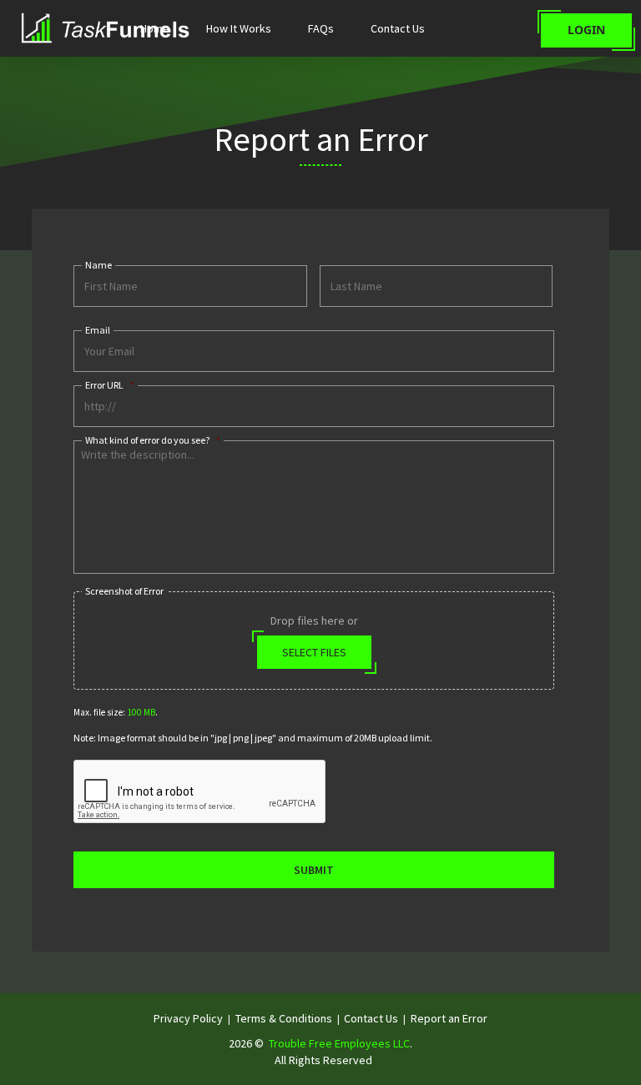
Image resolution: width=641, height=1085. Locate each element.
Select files (314, 652)
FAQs (321, 28)
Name (98, 265)
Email (97, 330)
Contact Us (398, 28)
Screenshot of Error (124, 591)
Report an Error (449, 1018)
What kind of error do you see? (152, 440)
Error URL (109, 385)
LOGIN (586, 30)
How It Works (238, 28)
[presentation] (200, 792)
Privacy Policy (188, 1018)
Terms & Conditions (283, 1018)
